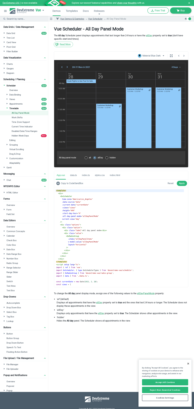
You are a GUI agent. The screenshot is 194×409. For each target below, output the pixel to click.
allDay (149, 35)
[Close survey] (189, 3)
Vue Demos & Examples (72, 18)
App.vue (61, 175)
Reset (171, 183)
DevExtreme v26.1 (12, 3)
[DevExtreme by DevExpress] (22, 11)
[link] (70, 183)
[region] (165, 383)
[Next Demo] (183, 55)
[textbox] (26, 19)
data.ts (73, 175)
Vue (38, 10)
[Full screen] (171, 55)
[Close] (188, 363)
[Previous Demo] (178, 55)
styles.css (100, 175)
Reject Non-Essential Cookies (165, 390)
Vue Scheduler (95, 18)
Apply (182, 183)
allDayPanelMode (146, 293)
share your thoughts (127, 3)
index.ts (86, 175)
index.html (115, 175)
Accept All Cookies (165, 382)
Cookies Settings (165, 397)
